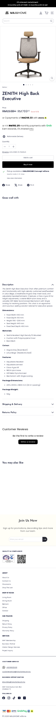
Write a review (28, 441)
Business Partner (8, 644)
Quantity (5, 141)
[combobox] (28, 20)
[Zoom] (52, 78)
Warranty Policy (8, 631)
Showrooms (6, 584)
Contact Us (6, 581)
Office (4, 607)
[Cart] (46, 13)
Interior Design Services (11, 647)
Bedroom (5, 604)
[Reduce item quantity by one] (4, 146)
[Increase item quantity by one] (13, 146)
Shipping (5, 152)
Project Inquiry (7, 650)
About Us (5, 577)
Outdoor (5, 611)
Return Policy (7, 624)
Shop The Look (7, 587)
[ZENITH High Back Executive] (27, 209)
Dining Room (7, 601)
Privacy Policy (7, 627)
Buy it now (28, 164)
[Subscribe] (44, 539)
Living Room (6, 597)
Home (4, 87)
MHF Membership (9, 640)
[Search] (51, 20)
